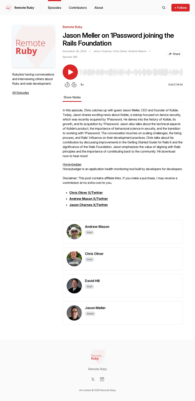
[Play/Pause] (70, 72)
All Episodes (20, 93)
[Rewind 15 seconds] (67, 84)
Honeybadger (72, 164)
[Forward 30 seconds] (74, 84)
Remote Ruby (24, 8)
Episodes (54, 8)
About (98, 8)
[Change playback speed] (82, 84)
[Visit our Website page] (102, 379)
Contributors (78, 8)
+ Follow (180, 8)
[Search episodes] (163, 7)
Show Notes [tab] (72, 97)
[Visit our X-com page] (93, 379)
